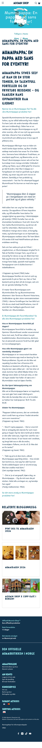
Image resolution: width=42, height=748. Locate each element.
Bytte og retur (7, 692)
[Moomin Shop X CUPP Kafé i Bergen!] (21, 585)
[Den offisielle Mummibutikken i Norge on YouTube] (30, 734)
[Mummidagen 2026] (21, 552)
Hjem (16, 38)
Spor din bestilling (8, 679)
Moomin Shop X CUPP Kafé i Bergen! (20, 598)
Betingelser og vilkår (8, 694)
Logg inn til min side (8, 677)
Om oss (4, 690)
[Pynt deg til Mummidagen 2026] (21, 518)
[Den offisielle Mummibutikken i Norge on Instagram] (22, 734)
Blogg (25, 38)
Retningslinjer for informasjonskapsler (14, 725)
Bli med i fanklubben (8, 682)
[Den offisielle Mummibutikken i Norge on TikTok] (26, 734)
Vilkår (4, 728)
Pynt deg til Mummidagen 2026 (19, 530)
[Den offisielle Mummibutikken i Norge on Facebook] (18, 734)
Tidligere (18, 34)
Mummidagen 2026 (15, 567)
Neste (25, 34)
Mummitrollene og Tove (10, 667)
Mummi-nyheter (7, 669)
